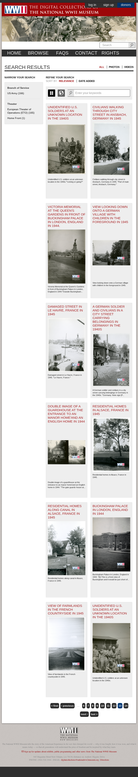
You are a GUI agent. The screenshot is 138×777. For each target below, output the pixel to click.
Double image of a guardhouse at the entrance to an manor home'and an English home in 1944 (66, 414)
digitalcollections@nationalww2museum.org (80, 759)
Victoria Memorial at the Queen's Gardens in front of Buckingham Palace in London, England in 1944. (66, 216)
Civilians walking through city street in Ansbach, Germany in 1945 (110, 112)
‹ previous (67, 705)
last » (94, 714)
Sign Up (108, 5)
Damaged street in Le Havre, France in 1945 (65, 310)
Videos (129, 67)
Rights (110, 53)
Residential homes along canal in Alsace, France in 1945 (65, 511)
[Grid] (51, 93)
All (101, 67)
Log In (92, 5)
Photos (114, 67)
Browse (38, 53)
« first (54, 705)
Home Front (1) (16, 118)
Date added (87, 81)
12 (114, 705)
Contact (86, 53)
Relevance (66, 81)
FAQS (62, 53)
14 (126, 705)
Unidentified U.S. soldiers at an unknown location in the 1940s (65, 112)
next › (84, 714)
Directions (104, 759)
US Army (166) (15, 93)
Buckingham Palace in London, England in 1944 (110, 509)
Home (14, 53)
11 (108, 705)
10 (102, 705)
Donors (126, 5)
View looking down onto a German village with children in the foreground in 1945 (110, 214)
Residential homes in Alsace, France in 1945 (110, 410)
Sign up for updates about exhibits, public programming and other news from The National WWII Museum (70, 751)
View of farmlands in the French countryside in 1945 (66, 609)
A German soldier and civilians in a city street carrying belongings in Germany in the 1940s (109, 318)
